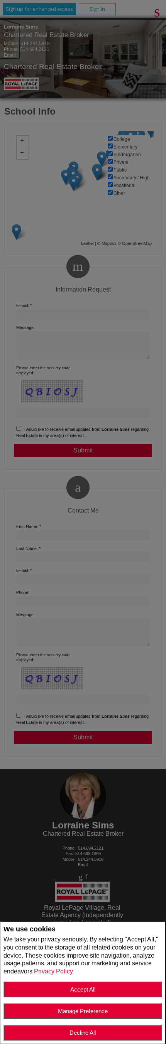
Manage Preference (83, 1011)
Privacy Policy (53, 971)
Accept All (82, 989)
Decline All (82, 1032)
